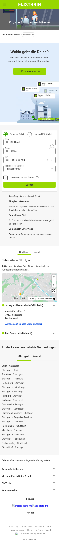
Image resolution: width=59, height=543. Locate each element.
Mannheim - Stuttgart (13, 430)
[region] (29, 287)
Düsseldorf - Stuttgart (13, 447)
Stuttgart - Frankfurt (12, 378)
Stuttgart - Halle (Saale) (14, 438)
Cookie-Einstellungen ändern (32, 533)
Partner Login (14, 527)
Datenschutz (39, 527)
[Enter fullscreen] (54, 291)
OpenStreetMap (46, 298)
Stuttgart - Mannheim (13, 434)
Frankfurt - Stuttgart (12, 374)
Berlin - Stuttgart (10, 365)
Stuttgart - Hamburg (12, 391)
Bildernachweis (17, 530)
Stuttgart (24, 252)
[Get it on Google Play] (22, 506)
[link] (29, 82)
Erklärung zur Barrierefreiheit (38, 530)
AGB (49, 527)
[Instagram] (29, 519)
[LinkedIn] (30, 519)
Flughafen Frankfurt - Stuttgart (17, 413)
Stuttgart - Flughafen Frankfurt (17, 417)
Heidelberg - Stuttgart (13, 383)
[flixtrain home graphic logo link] (29, 4)
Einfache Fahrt (16, 134)
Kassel (36, 252)
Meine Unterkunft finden (21, 177)
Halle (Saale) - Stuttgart (14, 426)
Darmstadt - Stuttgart (13, 404)
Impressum (27, 527)
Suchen (29, 184)
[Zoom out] (54, 281)
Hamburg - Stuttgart (12, 396)
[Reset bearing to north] (54, 285)
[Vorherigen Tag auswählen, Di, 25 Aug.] (47, 160)
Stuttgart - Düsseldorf (13, 421)
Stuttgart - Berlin (10, 370)
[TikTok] (32, 519)
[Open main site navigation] (4, 4)
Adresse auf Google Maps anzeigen (24, 324)
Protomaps (33, 298)
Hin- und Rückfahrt (43, 134)
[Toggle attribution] (54, 298)
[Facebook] (28, 519)
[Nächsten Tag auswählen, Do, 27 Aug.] (52, 160)
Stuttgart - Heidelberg (13, 387)
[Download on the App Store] (40, 506)
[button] (29, 142)
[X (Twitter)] (31, 519)
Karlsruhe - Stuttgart (12, 400)
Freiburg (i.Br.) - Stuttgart (14, 443)
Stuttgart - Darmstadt (13, 408)
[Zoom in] (54, 277)
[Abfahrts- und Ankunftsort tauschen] (51, 146)
